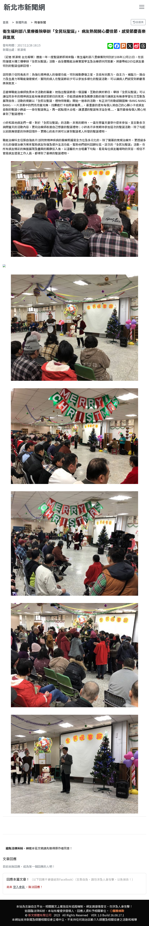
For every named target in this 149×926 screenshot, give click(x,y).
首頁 (6, 22)
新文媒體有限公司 (39, 915)
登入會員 (19, 887)
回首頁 (139, 22)
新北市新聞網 (24, 7)
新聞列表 (21, 22)
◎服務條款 (117, 911)
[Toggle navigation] (141, 6)
